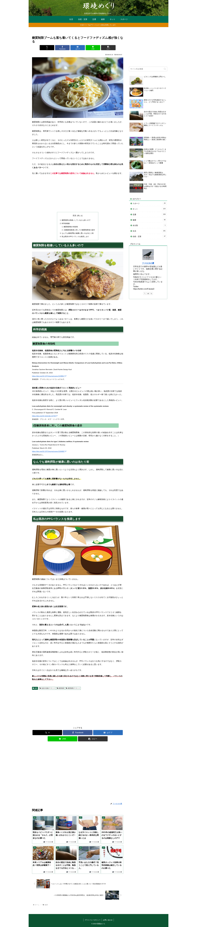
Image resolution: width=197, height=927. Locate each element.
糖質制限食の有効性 (71, 227)
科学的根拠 (66, 223)
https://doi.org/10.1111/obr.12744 (44, 416)
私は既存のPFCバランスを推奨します (75, 236)
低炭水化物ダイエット (48, 688)
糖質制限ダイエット (74, 688)
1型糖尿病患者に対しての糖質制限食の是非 (79, 230)
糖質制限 (61, 688)
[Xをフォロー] (144, 293)
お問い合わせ (108, 920)
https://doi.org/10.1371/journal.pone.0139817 (48, 376)
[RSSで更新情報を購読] (151, 293)
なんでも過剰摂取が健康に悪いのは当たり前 (78, 233)
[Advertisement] (77, 193)
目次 (74, 215)
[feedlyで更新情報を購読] (148, 293)
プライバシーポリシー (93, 920)
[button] (108, 47)
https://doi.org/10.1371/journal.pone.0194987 (48, 451)
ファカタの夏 (148, 263)
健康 (36, 688)
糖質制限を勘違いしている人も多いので (76, 220)
